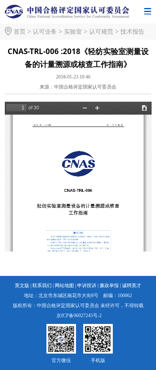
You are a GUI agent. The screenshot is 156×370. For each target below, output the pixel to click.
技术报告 (132, 31)
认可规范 (101, 31)
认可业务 (45, 31)
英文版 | (23, 285)
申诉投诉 (86, 285)
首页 (20, 31)
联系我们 (42, 285)
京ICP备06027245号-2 (79, 315)
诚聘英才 (131, 285)
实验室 (73, 31)
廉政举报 (109, 285)
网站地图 (64, 285)
